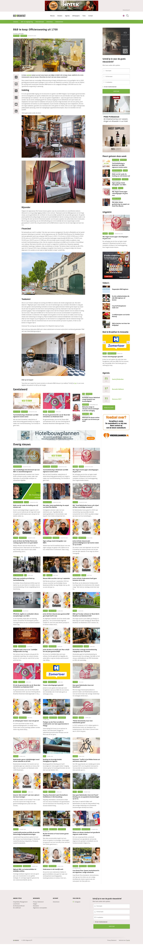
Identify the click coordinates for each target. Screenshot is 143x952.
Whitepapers (76, 15)
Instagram (77, 902)
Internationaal (40, 21)
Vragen (35, 904)
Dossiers (59, 15)
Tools (83, 15)
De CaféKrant (17, 908)
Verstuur (116, 91)
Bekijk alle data (108, 407)
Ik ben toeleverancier (110, 86)
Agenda (67, 15)
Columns (15, 21)
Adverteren (56, 902)
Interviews (50, 21)
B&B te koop (16, 35)
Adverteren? (126, 10)
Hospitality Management (20, 902)
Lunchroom (16, 904)
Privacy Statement (38, 902)
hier (75, 383)
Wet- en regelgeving (27, 21)
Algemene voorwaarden (40, 908)
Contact (90, 15)
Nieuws (52, 15)
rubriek (28, 75)
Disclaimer (36, 906)
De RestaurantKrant (19, 906)
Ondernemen (59, 21)
